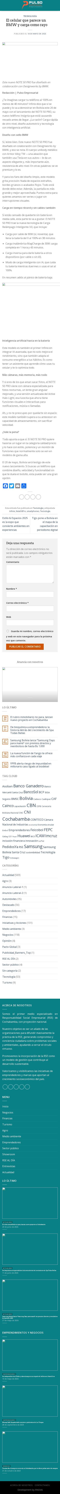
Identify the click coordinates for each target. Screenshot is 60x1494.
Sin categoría (9, 970)
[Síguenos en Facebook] (5, 1086)
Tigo (5, 857)
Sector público (10, 964)
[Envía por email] (38, 496)
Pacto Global (9, 947)
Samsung (33, 846)
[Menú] (4, 5)
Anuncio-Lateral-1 (12, 887)
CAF (54, 799)
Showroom (8, 1154)
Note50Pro (21, 511)
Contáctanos (42, 1485)
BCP (41, 792)
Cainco (8, 805)
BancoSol (31, 792)
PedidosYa (10, 846)
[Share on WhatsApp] (21, 496)
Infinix (12, 511)
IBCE (33, 836)
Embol (5, 830)
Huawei (24, 835)
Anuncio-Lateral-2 (12, 893)
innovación (31, 840)
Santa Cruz (18, 852)
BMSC (15, 799)
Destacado (8, 905)
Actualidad (8, 875)
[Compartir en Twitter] (32, 496)
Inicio (5, 1106)
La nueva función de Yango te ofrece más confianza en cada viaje (31, 755)
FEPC (48, 829)
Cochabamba (16, 819)
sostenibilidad (33, 852)
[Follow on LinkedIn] (27, 1086)
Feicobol (36, 830)
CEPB (38, 806)
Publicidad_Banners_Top (16, 952)
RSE (21, 847)
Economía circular (46, 824)
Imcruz (51, 835)
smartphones (33, 511)
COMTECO (37, 819)
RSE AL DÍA (8, 958)
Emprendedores (19, 830)
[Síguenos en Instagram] (10, 1086)
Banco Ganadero (28, 786)
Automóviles (9, 899)
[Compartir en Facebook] (27, 496)
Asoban (7, 786)
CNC (21, 812)
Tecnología (30, 16)
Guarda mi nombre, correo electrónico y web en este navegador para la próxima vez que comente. (29, 636)
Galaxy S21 (7, 836)
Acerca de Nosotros (21, 1485)
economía (33, 825)
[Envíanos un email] (21, 1086)
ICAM (40, 835)
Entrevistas (8, 1166)
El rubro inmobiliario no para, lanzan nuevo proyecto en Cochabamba (31, 719)
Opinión (7, 940)
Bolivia (26, 798)
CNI (27, 812)
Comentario (12, 562)
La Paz (41, 841)
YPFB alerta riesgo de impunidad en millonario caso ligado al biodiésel (30, 765)
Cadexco (37, 799)
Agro (5, 881)
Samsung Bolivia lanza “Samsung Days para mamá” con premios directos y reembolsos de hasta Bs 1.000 (32, 743)
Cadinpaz (46, 799)
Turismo (7, 982)
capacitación (20, 806)
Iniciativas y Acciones (14, 923)
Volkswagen (14, 858)
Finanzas (7, 917)
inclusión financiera (13, 840)
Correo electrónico (17, 602)
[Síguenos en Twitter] (16, 1086)
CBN (31, 805)
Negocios (7, 934)
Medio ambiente (11, 929)
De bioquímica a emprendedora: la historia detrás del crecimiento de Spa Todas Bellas (32, 730)
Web (8, 616)
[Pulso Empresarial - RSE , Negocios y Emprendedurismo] (32, 5)
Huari (14, 836)
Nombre (11, 588)
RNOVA (39, 1489)
